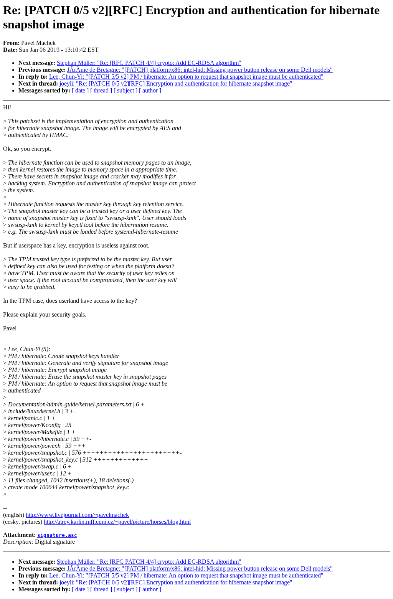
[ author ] (150, 90)
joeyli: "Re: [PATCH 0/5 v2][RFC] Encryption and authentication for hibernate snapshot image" (175, 83)
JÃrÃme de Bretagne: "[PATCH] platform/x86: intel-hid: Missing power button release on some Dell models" (200, 69)
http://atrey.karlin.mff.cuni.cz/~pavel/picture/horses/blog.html (117, 521)
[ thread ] (101, 90)
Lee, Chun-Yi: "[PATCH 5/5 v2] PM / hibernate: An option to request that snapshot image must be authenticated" (186, 76)
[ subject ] (125, 90)
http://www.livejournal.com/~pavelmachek (77, 515)
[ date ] (80, 90)
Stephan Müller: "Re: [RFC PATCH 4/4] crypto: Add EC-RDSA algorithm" (149, 62)
